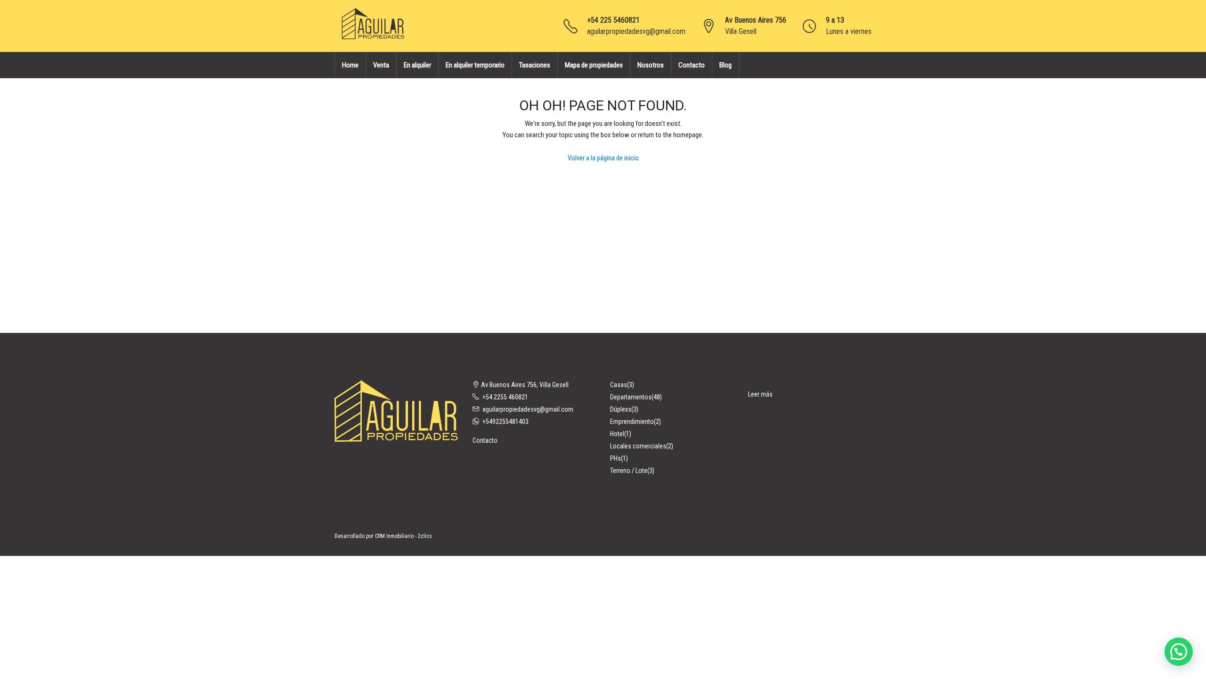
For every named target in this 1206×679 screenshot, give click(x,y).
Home (350, 65)
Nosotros (650, 65)
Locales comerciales (638, 446)
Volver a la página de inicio (603, 158)
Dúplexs (620, 409)
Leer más (760, 394)
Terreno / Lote (628, 470)
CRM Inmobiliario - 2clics (403, 536)
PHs (615, 458)
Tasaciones (534, 65)
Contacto (691, 65)
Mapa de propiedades (594, 65)
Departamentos (631, 397)
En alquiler (417, 65)
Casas (618, 385)
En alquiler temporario (475, 65)
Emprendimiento (632, 421)
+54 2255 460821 (505, 397)
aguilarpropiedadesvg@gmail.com (636, 31)
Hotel (617, 434)
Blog (725, 65)
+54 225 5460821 (613, 20)
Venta (381, 65)
